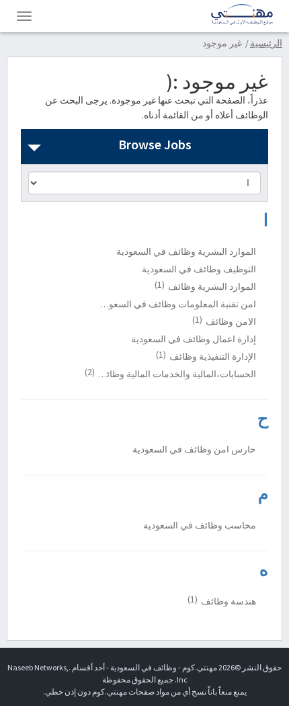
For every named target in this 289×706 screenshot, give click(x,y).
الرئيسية (266, 43)
